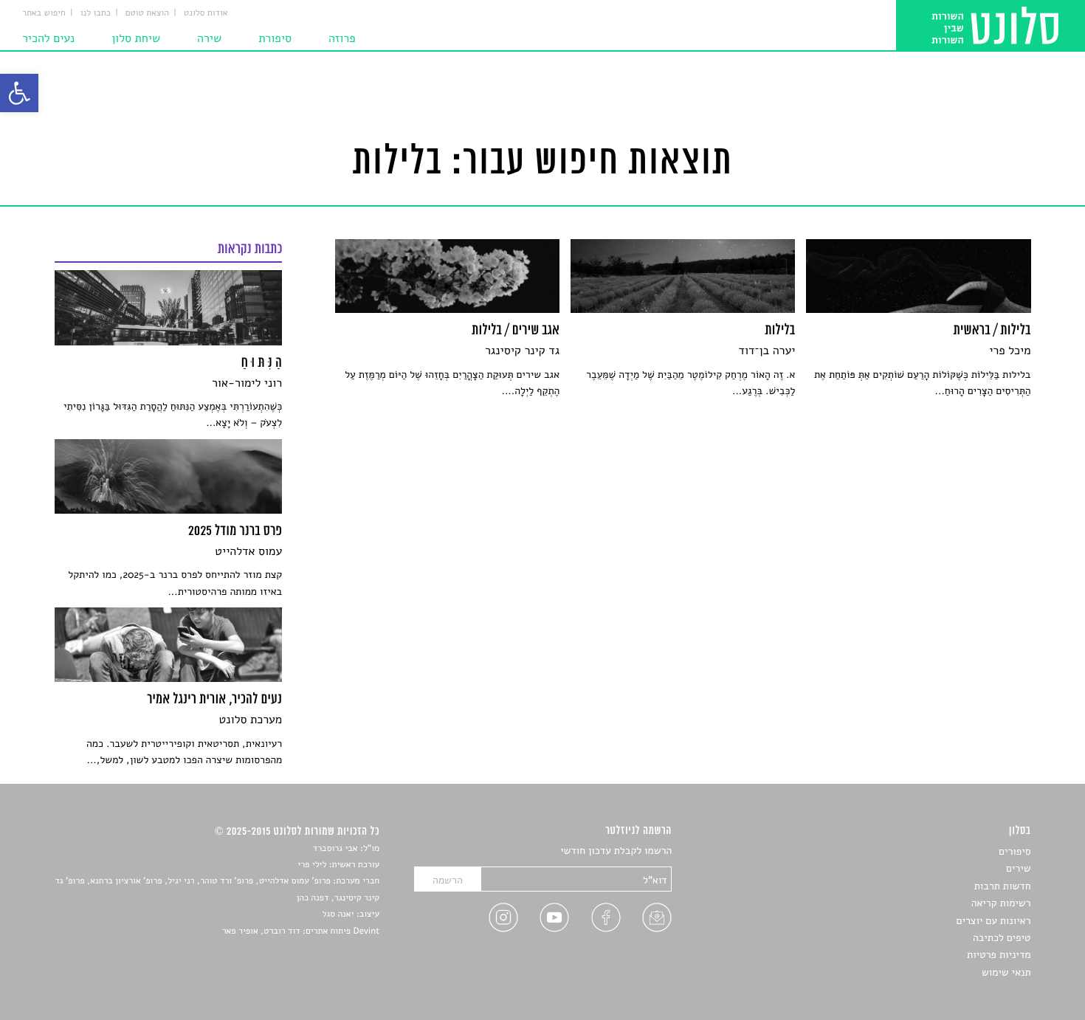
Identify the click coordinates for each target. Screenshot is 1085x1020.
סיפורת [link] (275, 38)
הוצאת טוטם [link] (147, 13)
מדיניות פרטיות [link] (998, 955)
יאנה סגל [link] (338, 914)
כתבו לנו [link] (95, 13)
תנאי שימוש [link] (1006, 972)
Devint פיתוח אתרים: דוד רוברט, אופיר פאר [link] (300, 931)
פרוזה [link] (342, 38)
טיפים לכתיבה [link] (1002, 938)
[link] (19, 93)
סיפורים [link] (1014, 851)
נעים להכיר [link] (48, 38)
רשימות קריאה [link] (1001, 903)
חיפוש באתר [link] (44, 13)
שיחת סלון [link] (135, 38)
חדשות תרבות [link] (1002, 886)
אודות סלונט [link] (206, 13)
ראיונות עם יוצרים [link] (994, 921)
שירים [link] (1018, 868)
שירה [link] (209, 38)
